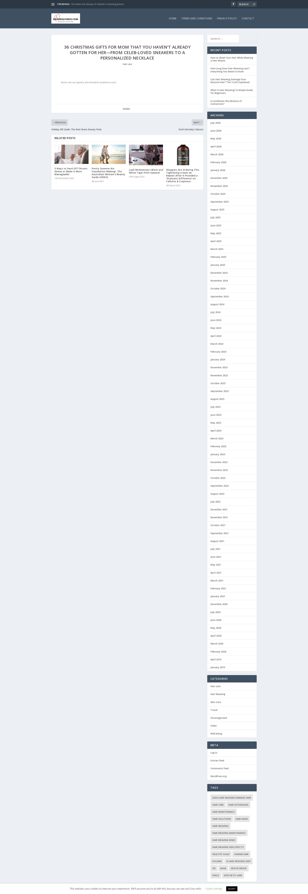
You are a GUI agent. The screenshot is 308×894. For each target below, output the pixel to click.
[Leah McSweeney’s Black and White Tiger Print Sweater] (146, 155)
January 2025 (217, 264)
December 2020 (218, 604)
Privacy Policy (227, 18)
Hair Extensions (238, 804)
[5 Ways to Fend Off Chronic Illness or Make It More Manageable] (72, 154)
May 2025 (215, 233)
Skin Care (215, 702)
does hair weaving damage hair (231, 797)
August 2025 (217, 209)
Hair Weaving (217, 694)
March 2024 (216, 343)
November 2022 (219, 470)
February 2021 (218, 588)
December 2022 (218, 462)
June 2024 (215, 320)
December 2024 (218, 272)
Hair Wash (242, 818)
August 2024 (217, 304)
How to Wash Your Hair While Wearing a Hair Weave (231, 59)
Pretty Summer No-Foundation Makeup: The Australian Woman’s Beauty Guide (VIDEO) (108, 173)
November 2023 (219, 375)
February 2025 (218, 256)
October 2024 (217, 288)
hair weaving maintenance (229, 832)
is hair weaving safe (238, 861)
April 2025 (215, 241)
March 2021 (216, 580)
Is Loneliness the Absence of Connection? (226, 102)
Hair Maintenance (223, 811)
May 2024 (215, 327)
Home (172, 18)
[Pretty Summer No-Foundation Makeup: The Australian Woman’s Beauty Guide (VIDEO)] (109, 154)
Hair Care (218, 804)
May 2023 (215, 422)
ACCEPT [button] (231, 888)
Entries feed (217, 760)
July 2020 (215, 612)
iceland (217, 861)
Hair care (127, 64)
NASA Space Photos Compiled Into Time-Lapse (95, 4)
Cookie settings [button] (213, 888)
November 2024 (219, 280)
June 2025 (215, 225)
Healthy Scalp (221, 854)
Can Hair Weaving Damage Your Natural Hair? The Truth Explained (229, 81)
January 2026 (217, 170)
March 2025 (216, 249)
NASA (223, 868)
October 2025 (217, 193)
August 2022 (217, 493)
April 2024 (215, 335)
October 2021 (217, 525)
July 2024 (215, 312)
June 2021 (215, 556)
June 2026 (215, 130)
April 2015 (215, 659)
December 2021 (218, 509)
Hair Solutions (221, 818)
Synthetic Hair (233, 875)
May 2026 (215, 138)
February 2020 (218, 651)
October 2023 (217, 383)
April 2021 (215, 572)
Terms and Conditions (196, 18)
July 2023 (215, 406)
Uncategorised (218, 717)
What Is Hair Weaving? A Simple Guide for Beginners (231, 91)
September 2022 (219, 485)
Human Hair (241, 854)
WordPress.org (218, 776)
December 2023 (218, 367)
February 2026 (218, 162)
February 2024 (218, 351)
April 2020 (215, 635)
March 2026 (216, 154)
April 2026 (215, 146)
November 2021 (219, 517)
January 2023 (217, 454)
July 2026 (215, 122)
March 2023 (216, 438)
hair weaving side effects (228, 847)
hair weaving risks (223, 840)
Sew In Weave (239, 868)
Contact (248, 18)
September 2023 (219, 391)
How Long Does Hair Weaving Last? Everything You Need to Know (229, 70)
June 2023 (215, 414)
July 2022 (215, 501)
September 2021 (219, 533)
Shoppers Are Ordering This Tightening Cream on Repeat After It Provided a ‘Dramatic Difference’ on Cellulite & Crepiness (182, 175)
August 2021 (217, 541)
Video (213, 725)
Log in (213, 752)
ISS (214, 868)
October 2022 (217, 477)
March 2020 (216, 643)
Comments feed (219, 768)
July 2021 (215, 548)
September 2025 (219, 201)
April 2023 (215, 430)
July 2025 (215, 217)
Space (215, 875)
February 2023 (218, 446)
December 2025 (218, 177)
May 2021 (215, 564)
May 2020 (215, 627)
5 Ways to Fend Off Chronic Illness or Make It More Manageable (71, 171)
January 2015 (217, 667)
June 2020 (215, 620)
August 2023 (217, 398)
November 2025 (219, 185)
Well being (216, 733)
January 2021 (217, 596)
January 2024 (217, 359)
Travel (214, 709)
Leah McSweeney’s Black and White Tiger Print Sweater (146, 171)
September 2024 (219, 296)
